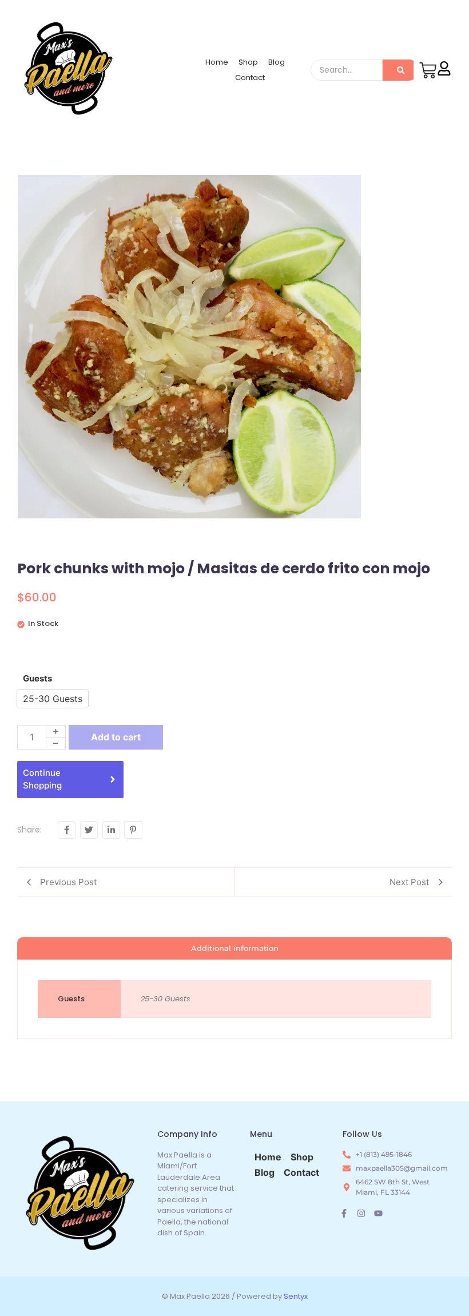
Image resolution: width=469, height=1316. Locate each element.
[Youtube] (378, 1213)
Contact (250, 77)
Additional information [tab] (235, 948)
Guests (37, 678)
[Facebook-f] (344, 1213)
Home (216, 62)
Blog (276, 62)
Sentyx (296, 1296)
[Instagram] (361, 1213)
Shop (248, 62)
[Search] (401, 70)
